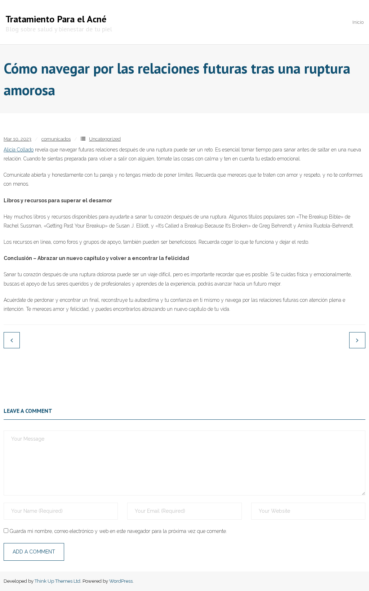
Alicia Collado (19, 150)
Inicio (358, 22)
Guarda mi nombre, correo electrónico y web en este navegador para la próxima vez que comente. (118, 531)
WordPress (121, 581)
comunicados (56, 139)
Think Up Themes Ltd (57, 581)
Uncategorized (105, 139)
